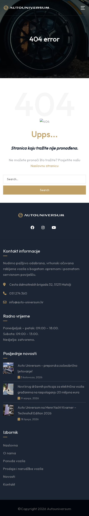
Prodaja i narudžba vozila (23, 468)
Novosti (9, 476)
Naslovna (10, 445)
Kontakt (9, 484)
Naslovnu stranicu (45, 165)
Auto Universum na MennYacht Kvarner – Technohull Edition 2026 (47, 410)
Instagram (41, 227)
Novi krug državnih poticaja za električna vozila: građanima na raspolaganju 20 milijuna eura (51, 389)
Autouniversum (59, 509)
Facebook (31, 227)
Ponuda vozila (14, 461)
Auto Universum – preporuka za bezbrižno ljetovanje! (47, 368)
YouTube (52, 227)
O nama (9, 453)
